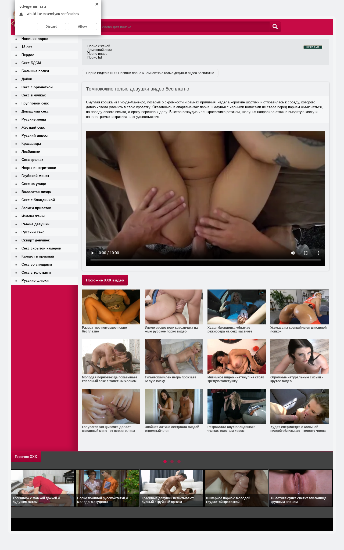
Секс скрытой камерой (41, 248)
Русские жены (34, 119)
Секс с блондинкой (38, 200)
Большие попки (35, 71)
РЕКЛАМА (313, 47)
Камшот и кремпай (38, 256)
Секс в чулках (34, 95)
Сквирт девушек (36, 240)
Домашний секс (35, 111)
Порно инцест (98, 54)
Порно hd (94, 57)
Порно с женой (98, 46)
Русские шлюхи (35, 280)
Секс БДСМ (31, 63)
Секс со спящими (37, 264)
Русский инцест (35, 135)
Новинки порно (35, 39)
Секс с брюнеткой (37, 87)
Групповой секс (35, 103)
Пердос (28, 55)
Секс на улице (34, 184)
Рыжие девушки (35, 224)
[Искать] (275, 26)
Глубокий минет (35, 176)
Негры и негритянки (39, 168)
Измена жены (33, 216)
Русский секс (33, 232)
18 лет (27, 47)
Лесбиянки (31, 152)
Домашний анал (99, 50)
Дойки (27, 79)
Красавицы (31, 144)
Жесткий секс (33, 127)
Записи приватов (36, 208)
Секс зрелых (32, 160)
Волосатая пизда (36, 192)
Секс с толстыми (36, 272)
